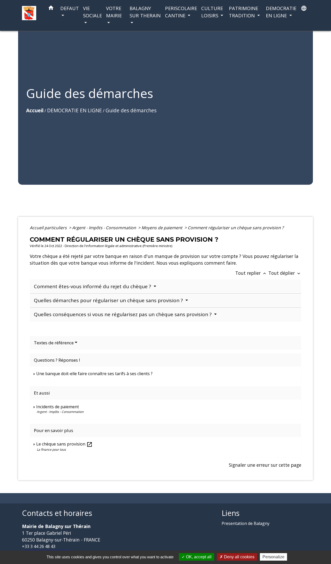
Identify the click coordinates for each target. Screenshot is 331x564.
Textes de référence (54, 343)
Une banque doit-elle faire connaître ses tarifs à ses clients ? (94, 373)
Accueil (34, 110)
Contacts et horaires (57, 513)
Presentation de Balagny (245, 523)
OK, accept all (198, 557)
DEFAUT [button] (69, 8)
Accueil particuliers (49, 228)
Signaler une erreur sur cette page (265, 465)
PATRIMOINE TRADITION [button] (243, 12)
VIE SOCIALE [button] (92, 12)
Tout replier (251, 273)
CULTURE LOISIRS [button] (212, 12)
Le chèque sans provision (64, 444)
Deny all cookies (238, 557)
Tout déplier (284, 273)
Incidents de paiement (57, 407)
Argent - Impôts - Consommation (104, 228)
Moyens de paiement (162, 228)
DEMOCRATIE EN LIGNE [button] (281, 12)
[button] (51, 9)
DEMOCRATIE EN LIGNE (74, 110)
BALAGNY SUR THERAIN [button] (145, 12)
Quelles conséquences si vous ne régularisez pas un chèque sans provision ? (123, 314)
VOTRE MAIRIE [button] (114, 12)
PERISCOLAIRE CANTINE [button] (181, 12)
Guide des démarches (131, 110)
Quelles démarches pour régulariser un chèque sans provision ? (109, 300)
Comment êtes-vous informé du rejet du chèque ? (93, 286)
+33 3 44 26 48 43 (38, 546)
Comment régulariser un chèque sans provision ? (236, 228)
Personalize (273, 557)
